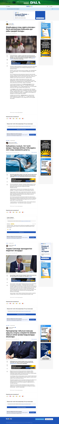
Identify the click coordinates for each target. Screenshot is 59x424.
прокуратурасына (13, 363)
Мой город (17, 176)
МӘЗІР (9, 6)
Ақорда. (30, 276)
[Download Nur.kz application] (29, 2)
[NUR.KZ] (29, 6)
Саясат (7, 243)
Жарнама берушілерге (49, 419)
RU (47, 6)
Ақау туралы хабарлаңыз (40, 419)
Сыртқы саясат (11, 243)
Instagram (33, 134)
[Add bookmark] (7, 66)
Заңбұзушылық (12, 140)
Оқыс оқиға (8, 140)
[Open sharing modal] (7, 63)
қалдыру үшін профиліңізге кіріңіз (25, 126)
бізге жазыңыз (20, 112)
